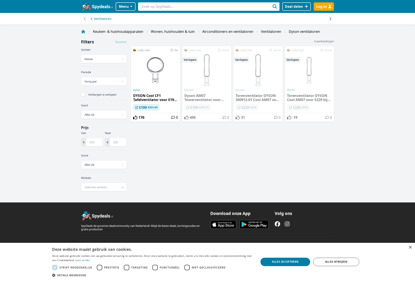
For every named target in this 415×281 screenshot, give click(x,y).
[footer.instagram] (287, 224)
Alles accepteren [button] (285, 262)
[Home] (83, 31)
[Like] (135, 117)
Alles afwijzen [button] (336, 262)
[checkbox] (83, 94)
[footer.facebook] (277, 224)
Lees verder (82, 260)
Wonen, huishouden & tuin (173, 31)
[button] (152, 275)
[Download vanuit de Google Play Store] (254, 224)
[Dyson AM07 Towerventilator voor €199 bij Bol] (206, 84)
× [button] (410, 247)
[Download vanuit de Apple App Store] (223, 224)
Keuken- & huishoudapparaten (118, 31)
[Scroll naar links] (330, 18)
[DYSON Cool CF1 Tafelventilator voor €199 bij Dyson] (155, 84)
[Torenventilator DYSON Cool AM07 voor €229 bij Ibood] (309, 84)
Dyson (136, 90)
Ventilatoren (103, 19)
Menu (124, 6)
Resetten (121, 42)
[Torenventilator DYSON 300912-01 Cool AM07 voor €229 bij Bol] (258, 84)
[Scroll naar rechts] (85, 18)
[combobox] (104, 187)
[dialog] (207, 262)
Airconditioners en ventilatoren (227, 31)
